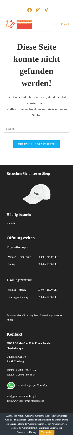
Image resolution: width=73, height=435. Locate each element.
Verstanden (46, 432)
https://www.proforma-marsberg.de (25, 400)
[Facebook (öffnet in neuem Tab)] (29, 10)
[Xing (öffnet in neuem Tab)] (45, 10)
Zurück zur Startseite (36, 144)
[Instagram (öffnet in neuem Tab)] (38, 10)
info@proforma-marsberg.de (22, 396)
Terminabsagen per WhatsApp (32, 385)
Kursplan (11, 223)
